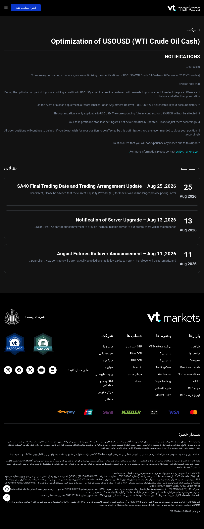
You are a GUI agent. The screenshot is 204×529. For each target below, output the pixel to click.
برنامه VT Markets (160, 346)
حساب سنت (135, 374)
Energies (194, 360)
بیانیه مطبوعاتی (104, 374)
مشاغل (109, 399)
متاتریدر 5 (165, 353)
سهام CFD (194, 388)
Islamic (137, 367)
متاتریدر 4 (165, 360)
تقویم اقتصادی (163, 388)
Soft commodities (189, 374)
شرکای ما (107, 360)
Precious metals (190, 367)
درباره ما (108, 346)
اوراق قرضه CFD (190, 395)
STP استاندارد (134, 346)
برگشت (190, 30)
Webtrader (164, 374)
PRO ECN (136, 360)
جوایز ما (108, 367)
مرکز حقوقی (105, 392)
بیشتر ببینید (188, 168)
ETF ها (196, 381)
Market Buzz (163, 395)
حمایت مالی (106, 353)
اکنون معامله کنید (26, 7)
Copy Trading (163, 381)
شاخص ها (194, 353)
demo (138, 381)
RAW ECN (136, 353)
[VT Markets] (184, 8)
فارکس (195, 346)
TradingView (163, 367)
